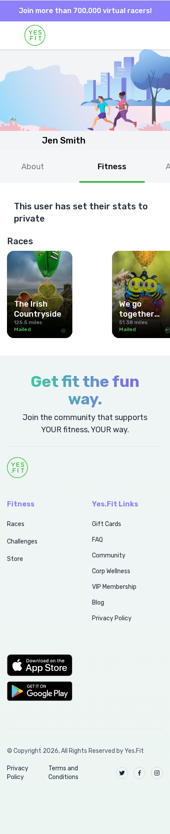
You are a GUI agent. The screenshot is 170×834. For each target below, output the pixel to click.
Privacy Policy (112, 618)
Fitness (112, 166)
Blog (98, 602)
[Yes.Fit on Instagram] (157, 773)
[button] (40, 665)
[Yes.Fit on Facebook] (139, 773)
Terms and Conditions (63, 773)
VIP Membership (114, 587)
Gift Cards (106, 524)
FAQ (97, 539)
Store (15, 559)
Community (109, 555)
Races (15, 524)
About (32, 166)
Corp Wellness (111, 571)
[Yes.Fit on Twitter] (122, 773)
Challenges (22, 541)
